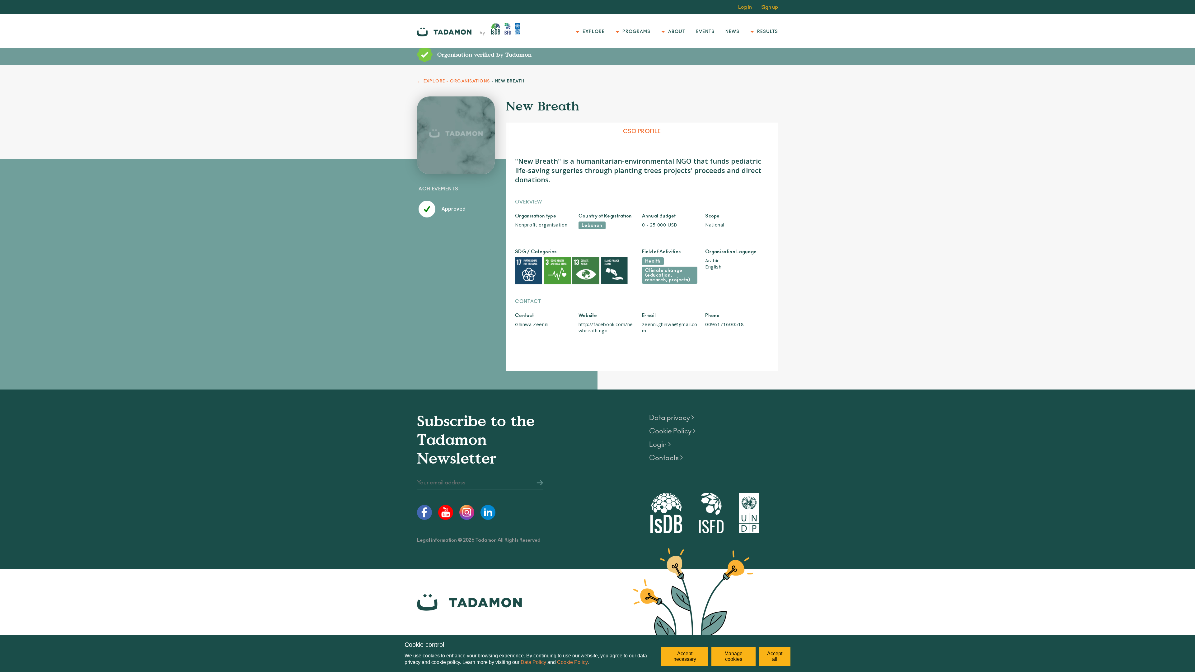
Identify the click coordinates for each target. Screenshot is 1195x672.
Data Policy (533, 662)
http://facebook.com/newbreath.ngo (606, 327)
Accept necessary (684, 656)
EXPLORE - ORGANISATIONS (457, 81)
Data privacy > (671, 417)
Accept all (774, 656)
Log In (745, 7)
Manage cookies (733, 656)
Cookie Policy (572, 662)
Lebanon (592, 225)
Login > (660, 444)
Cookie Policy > (672, 431)
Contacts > (666, 458)
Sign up (769, 7)
